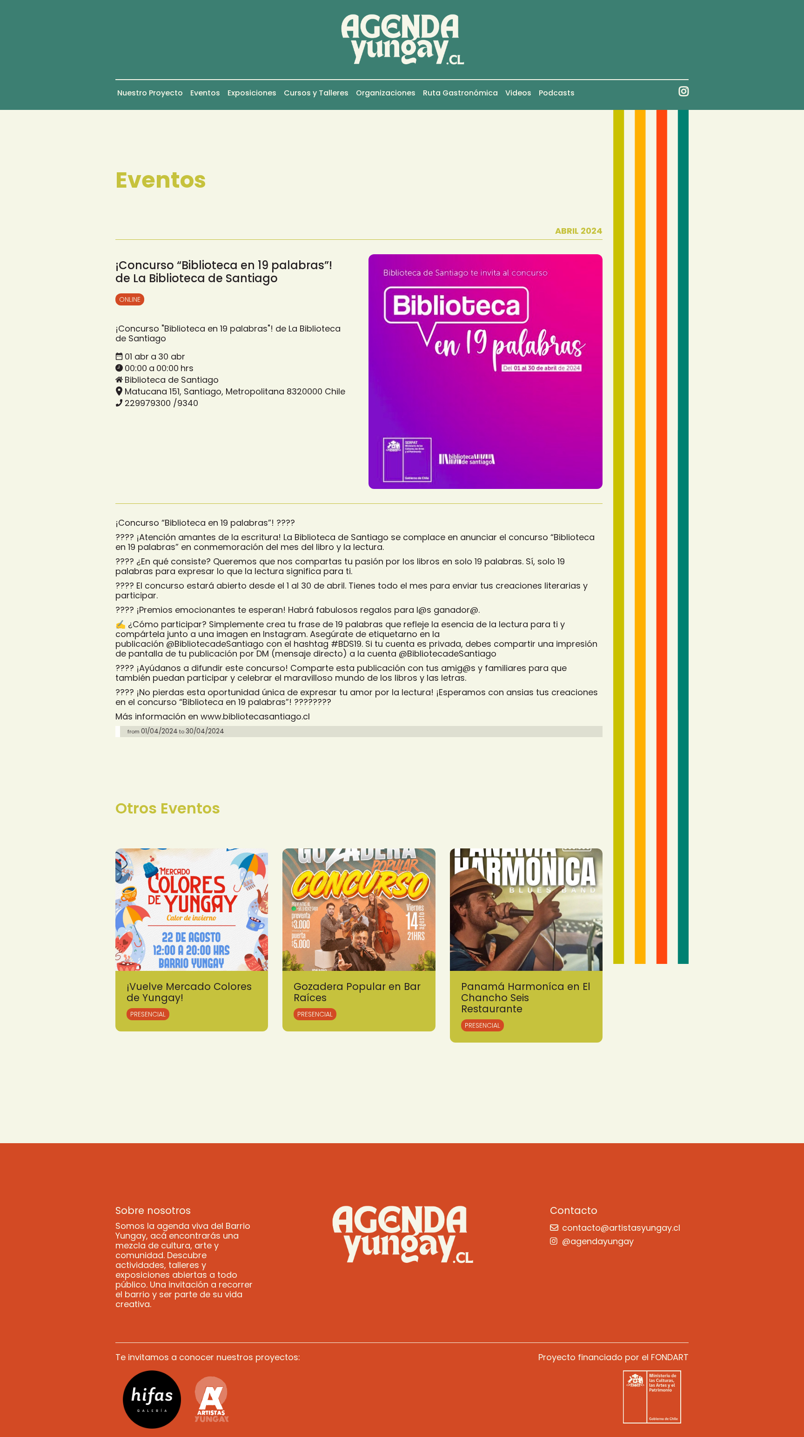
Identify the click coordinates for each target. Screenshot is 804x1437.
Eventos (205, 93)
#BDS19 (346, 644)
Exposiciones (252, 93)
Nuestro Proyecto (150, 93)
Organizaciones (385, 93)
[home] (402, 39)
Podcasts (557, 93)
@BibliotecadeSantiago (215, 644)
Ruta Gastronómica (460, 93)
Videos (518, 93)
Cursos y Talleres (316, 93)
